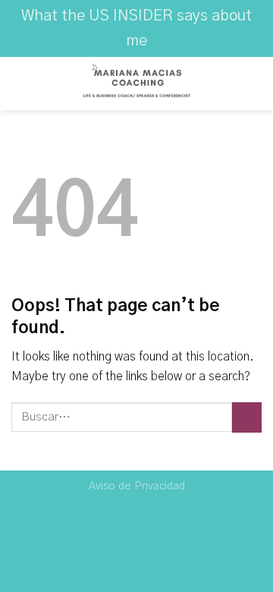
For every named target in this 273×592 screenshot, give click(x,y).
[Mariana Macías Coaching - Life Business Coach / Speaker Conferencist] (136, 83)
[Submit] (247, 417)
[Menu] (20, 83)
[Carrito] (254, 83)
